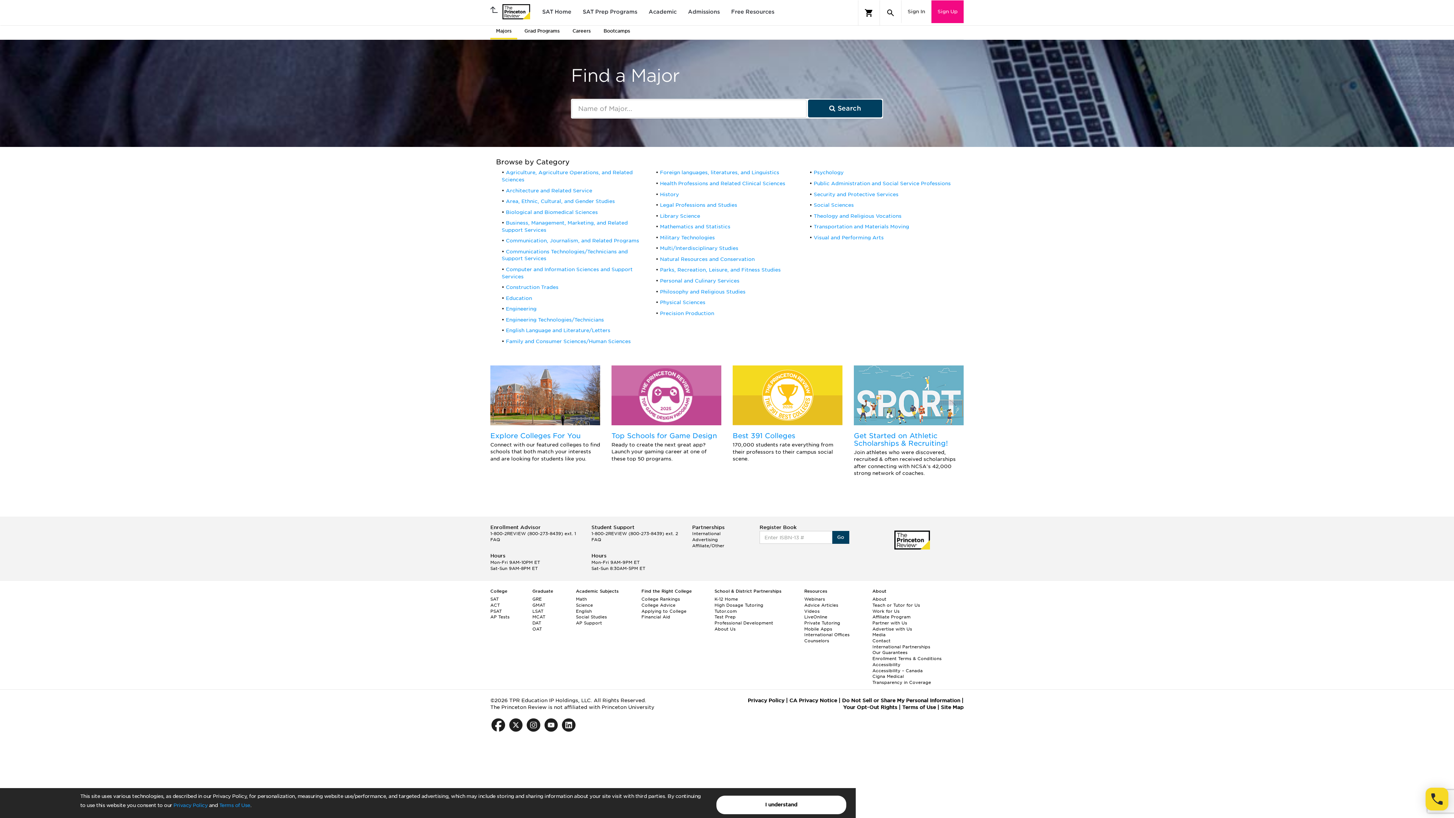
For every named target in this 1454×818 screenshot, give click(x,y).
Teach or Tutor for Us (896, 605)
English (584, 611)
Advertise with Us (892, 629)
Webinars (814, 599)
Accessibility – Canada (897, 670)
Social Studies (591, 617)
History (669, 194)
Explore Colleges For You (535, 436)
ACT (495, 605)
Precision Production (687, 313)
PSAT (496, 611)
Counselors (816, 640)
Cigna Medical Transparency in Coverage (901, 679)
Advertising (705, 539)
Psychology (829, 172)
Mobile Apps (818, 629)
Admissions (704, 12)
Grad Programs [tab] (542, 31)
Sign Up (948, 11)
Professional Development (744, 623)
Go (840, 537)
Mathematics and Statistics (695, 226)
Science (584, 605)
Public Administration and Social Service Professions (882, 183)
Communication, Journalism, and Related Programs (572, 241)
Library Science (680, 216)
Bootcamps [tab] (617, 31)
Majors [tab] (504, 31)
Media (879, 634)
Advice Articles (821, 605)
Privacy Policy (190, 805)
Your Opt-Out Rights (870, 707)
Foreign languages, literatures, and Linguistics (719, 172)
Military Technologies (687, 237)
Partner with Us (889, 623)
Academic (663, 12)
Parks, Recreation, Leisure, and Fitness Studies (720, 270)
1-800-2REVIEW (533, 533)
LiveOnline (815, 617)
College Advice (658, 605)
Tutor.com (726, 611)
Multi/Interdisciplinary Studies (699, 248)
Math (581, 599)
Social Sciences (834, 205)
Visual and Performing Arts (849, 237)
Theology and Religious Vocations (858, 216)
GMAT (538, 605)
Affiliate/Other (708, 545)
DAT (536, 623)
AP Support (589, 623)
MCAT (538, 617)
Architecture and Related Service (549, 191)
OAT (537, 629)
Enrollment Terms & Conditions (907, 658)
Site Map (952, 707)
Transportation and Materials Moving (861, 226)
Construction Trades (532, 287)
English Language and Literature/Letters (558, 330)
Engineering (521, 309)
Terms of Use (234, 805)
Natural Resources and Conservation (707, 259)
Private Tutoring (822, 623)
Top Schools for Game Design (664, 436)
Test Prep (725, 617)
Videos (812, 611)
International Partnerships (901, 646)
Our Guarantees (890, 652)
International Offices (827, 634)
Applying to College (663, 611)
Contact (881, 640)
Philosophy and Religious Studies (703, 292)
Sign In (916, 11)
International (706, 533)
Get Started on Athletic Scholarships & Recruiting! (901, 439)
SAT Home (556, 12)
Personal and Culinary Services (699, 281)
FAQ (495, 539)
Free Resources (752, 12)
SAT (494, 599)
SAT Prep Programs (610, 12)
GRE (537, 599)
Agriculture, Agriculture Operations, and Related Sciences (567, 176)
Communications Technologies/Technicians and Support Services (565, 255)
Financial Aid (655, 617)
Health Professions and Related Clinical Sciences (722, 183)
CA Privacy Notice (813, 700)
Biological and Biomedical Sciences (552, 212)
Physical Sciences (682, 302)
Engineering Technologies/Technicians (555, 320)
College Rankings (660, 599)
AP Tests (500, 617)
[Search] (890, 12)
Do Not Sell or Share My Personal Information (901, 700)
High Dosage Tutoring (739, 605)
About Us (725, 629)
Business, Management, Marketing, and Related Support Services (565, 226)
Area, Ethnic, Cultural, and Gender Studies (560, 201)
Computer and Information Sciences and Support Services (567, 273)
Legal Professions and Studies (698, 205)
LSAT (537, 611)
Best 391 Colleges (764, 436)
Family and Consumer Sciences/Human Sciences (568, 341)
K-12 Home (726, 599)
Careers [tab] (582, 31)
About (879, 599)
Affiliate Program (891, 617)
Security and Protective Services (856, 194)
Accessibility (886, 664)
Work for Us (886, 611)
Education (519, 298)
